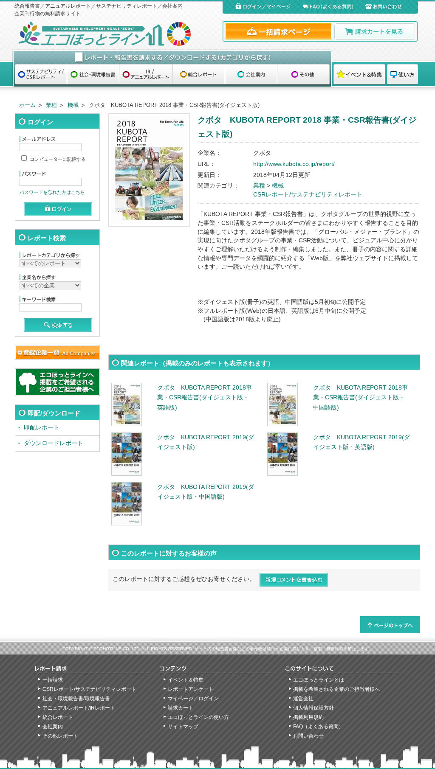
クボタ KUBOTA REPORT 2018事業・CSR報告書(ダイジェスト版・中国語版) (360, 397)
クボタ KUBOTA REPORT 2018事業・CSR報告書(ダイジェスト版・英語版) (204, 397)
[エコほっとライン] (116, 34)
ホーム (27, 105)
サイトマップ (183, 727)
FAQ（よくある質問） (318, 727)
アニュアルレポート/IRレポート (78, 708)
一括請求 (52, 680)
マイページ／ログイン (193, 699)
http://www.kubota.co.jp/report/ (294, 164)
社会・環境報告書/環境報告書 (76, 699)
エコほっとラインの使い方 (198, 717)
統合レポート (57, 717)
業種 (51, 105)
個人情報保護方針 (313, 708)
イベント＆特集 (185, 680)
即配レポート (41, 427)
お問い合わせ (308, 736)
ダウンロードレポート (53, 443)
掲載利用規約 (308, 717)
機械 (73, 105)
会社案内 (52, 727)
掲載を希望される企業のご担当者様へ (336, 689)
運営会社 (303, 699)
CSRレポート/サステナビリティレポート (307, 194)
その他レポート (60, 736)
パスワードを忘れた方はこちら (52, 192)
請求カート (180, 708)
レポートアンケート (191, 689)
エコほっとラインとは (318, 680)
